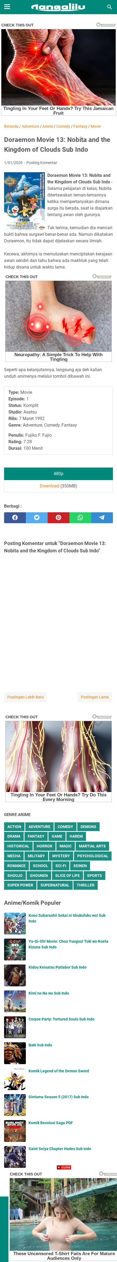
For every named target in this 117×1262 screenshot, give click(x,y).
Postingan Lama (95, 697)
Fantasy (36, 836)
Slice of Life (67, 875)
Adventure (39, 827)
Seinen (80, 866)
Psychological (92, 856)
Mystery (61, 856)
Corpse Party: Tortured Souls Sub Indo (61, 1019)
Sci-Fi (61, 866)
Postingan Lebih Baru (25, 697)
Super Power (20, 885)
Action (14, 827)
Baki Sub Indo (40, 1045)
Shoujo (15, 875)
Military (36, 856)
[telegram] (102, 517)
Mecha (13, 856)
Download (49, 486)
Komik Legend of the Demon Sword (59, 1071)
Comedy (65, 827)
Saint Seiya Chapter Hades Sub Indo (60, 1149)
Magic (66, 846)
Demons (88, 827)
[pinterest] (58, 517)
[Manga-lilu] (58, 7)
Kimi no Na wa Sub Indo (49, 993)
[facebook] (15, 517)
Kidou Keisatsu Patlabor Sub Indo (58, 967)
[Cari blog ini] (109, 7)
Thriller (85, 885)
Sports (94, 875)
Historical (18, 846)
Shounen (39, 875)
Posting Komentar (41, 162)
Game (57, 836)
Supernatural (55, 885)
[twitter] (37, 517)
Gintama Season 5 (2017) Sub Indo (59, 1097)
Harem (76, 836)
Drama (13, 836)
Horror (44, 846)
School (40, 866)
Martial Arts (92, 846)
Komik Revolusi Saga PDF (51, 1123)
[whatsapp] (80, 517)
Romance (16, 866)
